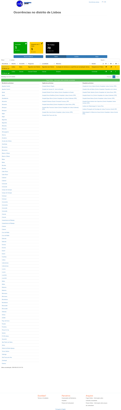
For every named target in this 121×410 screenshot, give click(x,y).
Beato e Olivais (6, 153)
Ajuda (3, 92)
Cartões (76, 56)
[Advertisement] (60, 29)
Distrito (14, 63)
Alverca (4, 135)
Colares (4, 226)
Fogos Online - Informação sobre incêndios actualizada (60, 80)
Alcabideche (5, 98)
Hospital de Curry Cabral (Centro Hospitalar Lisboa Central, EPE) (99, 86)
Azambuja (4, 144)
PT (102, 2)
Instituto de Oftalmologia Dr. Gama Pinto (93, 106)
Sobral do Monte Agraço (8, 348)
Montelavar (5, 299)
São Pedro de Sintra (7, 342)
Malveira (4, 287)
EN (105, 2)
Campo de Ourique (7, 189)
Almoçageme (5, 132)
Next (117, 76)
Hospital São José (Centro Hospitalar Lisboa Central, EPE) (57, 112)
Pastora (4, 363)
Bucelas (4, 165)
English (64, 409)
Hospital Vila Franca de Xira (49, 115)
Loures (4, 269)
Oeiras (3, 314)
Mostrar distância (28, 56)
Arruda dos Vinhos (7, 141)
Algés (3, 113)
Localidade (45, 63)
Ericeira (4, 244)
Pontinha (4, 327)
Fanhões (4, 256)
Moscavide (4, 305)
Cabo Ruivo (5, 171)
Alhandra (4, 125)
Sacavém (4, 339)
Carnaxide (4, 208)
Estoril (3, 250)
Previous (109, 76)
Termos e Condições (43, 398)
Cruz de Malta (5, 232)
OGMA (3, 317)
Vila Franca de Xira (7, 357)
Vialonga (4, 354)
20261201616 (5, 71)
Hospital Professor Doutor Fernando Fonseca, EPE (55, 101)
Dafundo (4, 238)
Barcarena (4, 147)
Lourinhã (4, 275)
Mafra (3, 281)
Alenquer (4, 107)
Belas (3, 159)
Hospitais (64, 400)
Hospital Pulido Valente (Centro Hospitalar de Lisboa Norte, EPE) (99, 92)
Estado (94, 63)
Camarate (4, 183)
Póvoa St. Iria (5, 330)
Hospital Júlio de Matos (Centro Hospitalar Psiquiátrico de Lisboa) (100, 89)
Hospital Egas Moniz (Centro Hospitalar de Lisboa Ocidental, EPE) (59, 98)
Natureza (58, 63)
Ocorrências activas (94, 2)
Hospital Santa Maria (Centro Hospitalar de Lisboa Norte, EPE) (58, 104)
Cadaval (4, 177)
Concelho (22, 63)
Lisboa (3, 260)
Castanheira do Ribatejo (8, 220)
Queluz (4, 333)
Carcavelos (5, 202)
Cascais (4, 214)
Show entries (7, 60)
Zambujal (4, 360)
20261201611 (5, 67)
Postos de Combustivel (68, 403)
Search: (103, 60)
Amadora (4, 138)
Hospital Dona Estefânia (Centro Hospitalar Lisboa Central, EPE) (59, 95)
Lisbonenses (5, 263)
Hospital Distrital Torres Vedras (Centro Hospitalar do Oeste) (58, 92)
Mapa (96, 56)
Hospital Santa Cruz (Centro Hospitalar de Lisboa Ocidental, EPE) (100, 95)
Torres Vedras (5, 351)
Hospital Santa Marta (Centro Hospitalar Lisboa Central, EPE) (99, 98)
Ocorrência (5, 63)
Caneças (4, 196)
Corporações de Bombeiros (69, 398)
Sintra (3, 345)
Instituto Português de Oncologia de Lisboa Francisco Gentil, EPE (100, 109)
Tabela (56, 56)
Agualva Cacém (6, 86)
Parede (4, 324)
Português (58, 409)
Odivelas (4, 311)
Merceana (4, 293)
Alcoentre (4, 101)
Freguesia (31, 63)
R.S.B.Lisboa (5, 336)
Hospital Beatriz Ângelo (48, 86)
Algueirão (4, 119)
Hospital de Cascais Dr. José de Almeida (52, 89)
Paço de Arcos (5, 320)
